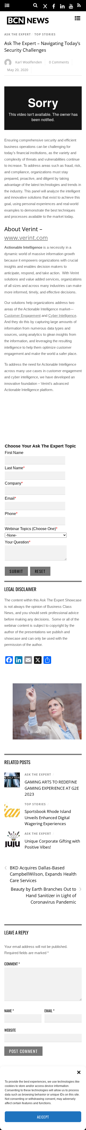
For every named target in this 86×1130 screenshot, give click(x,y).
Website (10, 1030)
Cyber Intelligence (62, 315)
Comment (12, 963)
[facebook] (53, 5)
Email (49, 1010)
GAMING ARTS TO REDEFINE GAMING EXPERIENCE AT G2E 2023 (52, 788)
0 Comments (59, 62)
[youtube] (71, 5)
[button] (78, 1072)
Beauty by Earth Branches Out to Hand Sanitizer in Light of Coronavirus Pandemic (46, 895)
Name (9, 1010)
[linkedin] (62, 5)
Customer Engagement (22, 315)
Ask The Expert (17, 34)
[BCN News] (28, 24)
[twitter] (45, 5)
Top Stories (45, 34)
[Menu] (7, 5)
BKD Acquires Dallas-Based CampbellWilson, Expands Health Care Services (40, 874)
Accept (43, 1116)
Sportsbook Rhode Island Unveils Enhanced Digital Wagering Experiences (48, 817)
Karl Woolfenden (28, 62)
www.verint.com (26, 237)
